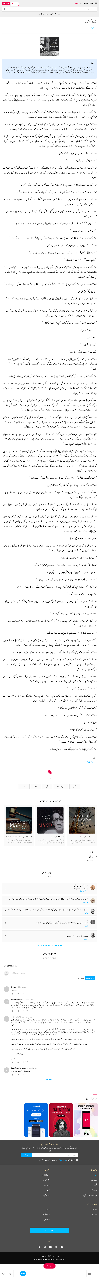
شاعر (59, 14)
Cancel (81, 978)
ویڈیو (47, 14)
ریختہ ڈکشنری (46, 1214)
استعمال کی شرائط (48, 1256)
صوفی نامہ (94, 1209)
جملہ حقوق (42, 1256)
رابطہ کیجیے (47, 1185)
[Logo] (88, 3)
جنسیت (24, 787)
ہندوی (48, 1209)
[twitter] (56, 1247)
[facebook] (62, 1247)
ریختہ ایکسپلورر (46, 1195)
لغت (51, 14)
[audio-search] (5, 9)
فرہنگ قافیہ (94, 1180)
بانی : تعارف (46, 1180)
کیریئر (48, 1190)
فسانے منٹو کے (90, 762)
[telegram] (39, 1247)
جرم (36, 787)
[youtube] (50, 1247)
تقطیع (95, 1185)
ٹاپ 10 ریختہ (60, 787)
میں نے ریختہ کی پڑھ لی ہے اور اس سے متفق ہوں (57, 1160)
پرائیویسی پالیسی (62, 1160)
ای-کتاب (41, 14)
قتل (47, 787)
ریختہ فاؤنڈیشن (46, 1175)
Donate (14, 4)
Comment (90, 978)
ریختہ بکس (47, 1220)
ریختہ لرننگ (94, 1214)
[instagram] (45, 1247)
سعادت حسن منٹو (94, 28)
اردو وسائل (94, 1190)
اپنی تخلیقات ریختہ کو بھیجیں (90, 1195)
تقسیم (74, 787)
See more (49, 1079)
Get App (6, 3)
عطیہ (96, 1175)
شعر (55, 14)
